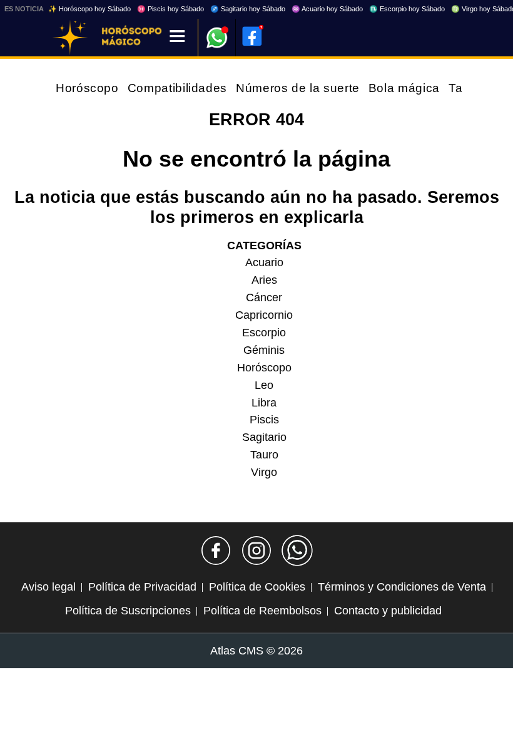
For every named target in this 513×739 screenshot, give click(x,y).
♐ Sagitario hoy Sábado (247, 9)
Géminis (264, 350)
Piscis (264, 419)
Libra (264, 402)
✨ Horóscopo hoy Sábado (89, 9)
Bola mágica (404, 88)
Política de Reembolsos (262, 610)
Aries (264, 280)
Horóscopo (87, 88)
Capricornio (264, 315)
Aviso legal (48, 587)
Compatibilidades (177, 88)
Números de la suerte (298, 88)
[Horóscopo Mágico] (70, 37)
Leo (264, 385)
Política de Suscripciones (128, 610)
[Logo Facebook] (252, 36)
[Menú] (177, 37)
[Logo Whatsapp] (217, 31)
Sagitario (264, 437)
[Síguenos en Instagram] (256, 550)
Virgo (264, 472)
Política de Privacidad (142, 587)
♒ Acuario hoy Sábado (327, 9)
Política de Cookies (257, 587)
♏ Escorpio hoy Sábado (407, 9)
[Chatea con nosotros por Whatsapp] (297, 550)
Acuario (264, 262)
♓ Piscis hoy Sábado (170, 9)
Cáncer (264, 297)
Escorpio (264, 332)
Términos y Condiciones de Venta (402, 587)
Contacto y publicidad (388, 610)
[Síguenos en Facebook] (215, 550)
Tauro (264, 454)
